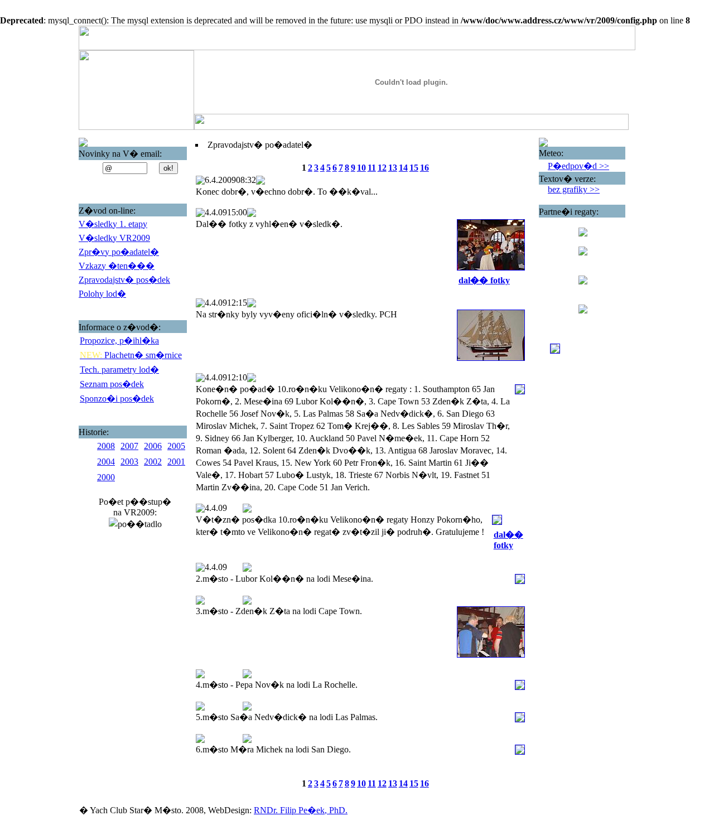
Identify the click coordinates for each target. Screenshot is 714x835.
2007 (129, 446)
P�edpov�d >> (578, 166)
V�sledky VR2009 (114, 238)
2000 (106, 477)
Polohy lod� (102, 293)
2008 (106, 446)
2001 (176, 461)
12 (382, 167)
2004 (106, 461)
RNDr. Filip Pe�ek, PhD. (301, 810)
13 (392, 167)
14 (403, 167)
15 (413, 167)
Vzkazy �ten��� (117, 266)
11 (372, 167)
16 (424, 167)
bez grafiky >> (574, 189)
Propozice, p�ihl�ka (119, 340)
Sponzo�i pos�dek (117, 398)
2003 (129, 461)
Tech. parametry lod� (119, 369)
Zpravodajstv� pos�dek (124, 279)
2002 (153, 461)
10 (361, 167)
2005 (176, 446)
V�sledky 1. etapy (113, 224)
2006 (153, 446)
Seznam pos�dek (112, 384)
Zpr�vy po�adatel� (119, 252)
